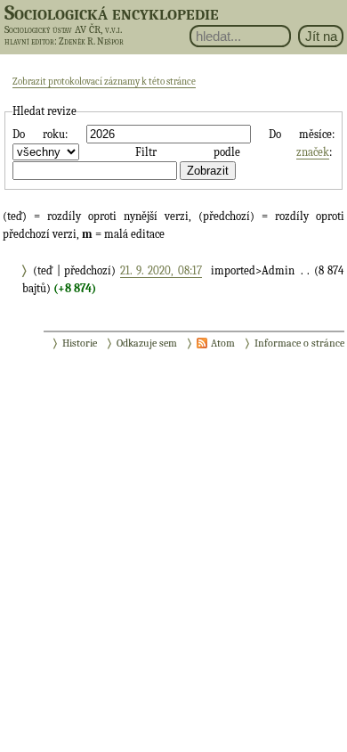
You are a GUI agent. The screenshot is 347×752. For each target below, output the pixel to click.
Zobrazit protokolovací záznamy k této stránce (104, 81)
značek (312, 152)
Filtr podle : (233, 152)
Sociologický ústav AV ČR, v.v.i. (63, 29)
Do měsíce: (302, 134)
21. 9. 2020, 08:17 (161, 270)
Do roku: (40, 134)
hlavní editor (29, 41)
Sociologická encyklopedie (111, 12)
